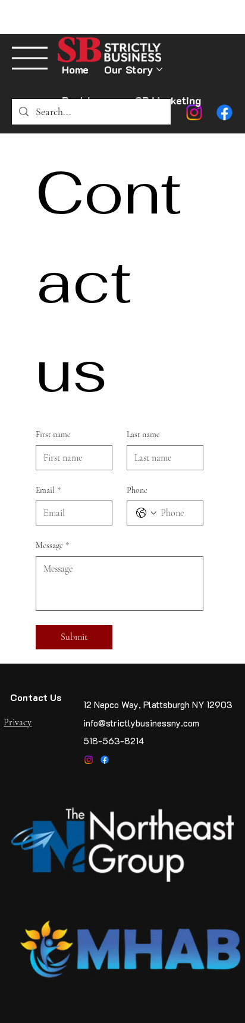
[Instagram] (88, 759)
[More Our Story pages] (159, 69)
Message (52, 545)
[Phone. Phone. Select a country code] (146, 513)
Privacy (18, 722)
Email (48, 490)
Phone (137, 490)
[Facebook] (104, 759)
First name (53, 434)
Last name (143, 434)
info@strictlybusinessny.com (141, 723)
